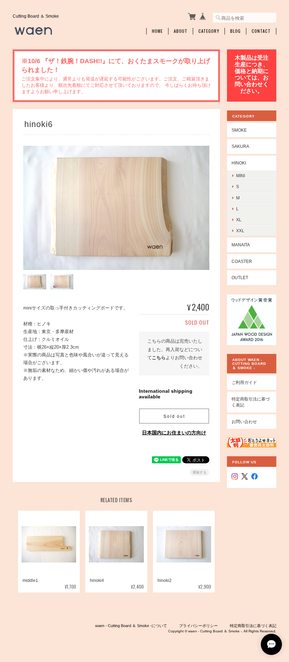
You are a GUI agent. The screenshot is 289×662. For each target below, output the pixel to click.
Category (208, 31)
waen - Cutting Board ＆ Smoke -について (131, 626)
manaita (241, 244)
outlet (240, 277)
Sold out (174, 416)
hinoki (239, 163)
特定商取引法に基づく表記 (251, 402)
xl (238, 219)
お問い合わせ (244, 421)
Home (157, 31)
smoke (239, 130)
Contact (261, 31)
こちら (159, 357)
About (180, 31)
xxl (240, 230)
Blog (235, 31)
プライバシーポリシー (198, 626)
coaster (242, 261)
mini (240, 175)
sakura (240, 146)
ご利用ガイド (244, 382)
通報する (199, 472)
